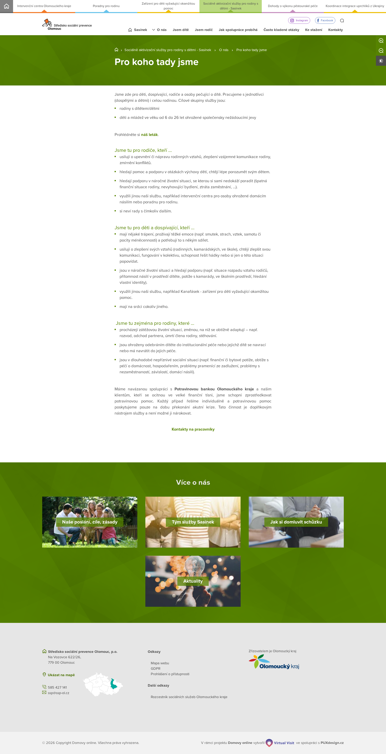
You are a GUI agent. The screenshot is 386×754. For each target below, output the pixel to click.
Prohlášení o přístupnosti (170, 674)
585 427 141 (57, 687)
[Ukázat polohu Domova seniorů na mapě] (110, 684)
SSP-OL (6, 6)
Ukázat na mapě (61, 675)
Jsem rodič (204, 30)
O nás (162, 30)
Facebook (327, 20)
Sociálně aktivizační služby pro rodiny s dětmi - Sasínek (230, 6)
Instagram (302, 20)
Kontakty (335, 30)
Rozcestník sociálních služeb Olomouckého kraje (189, 697)
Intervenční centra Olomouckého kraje (44, 6)
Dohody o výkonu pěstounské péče (293, 6)
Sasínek (140, 30)
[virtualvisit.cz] (280, 743)
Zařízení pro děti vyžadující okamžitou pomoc (168, 6)
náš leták (149, 134)
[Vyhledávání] (342, 21)
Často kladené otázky (281, 30)
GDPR (155, 668)
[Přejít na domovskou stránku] (67, 24)
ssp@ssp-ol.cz (58, 693)
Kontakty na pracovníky (193, 429)
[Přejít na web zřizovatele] (296, 661)
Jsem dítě (181, 30)
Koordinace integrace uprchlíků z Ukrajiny (355, 6)
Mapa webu (160, 663)
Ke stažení (313, 30)
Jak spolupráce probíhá (238, 30)
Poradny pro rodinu (106, 6)
